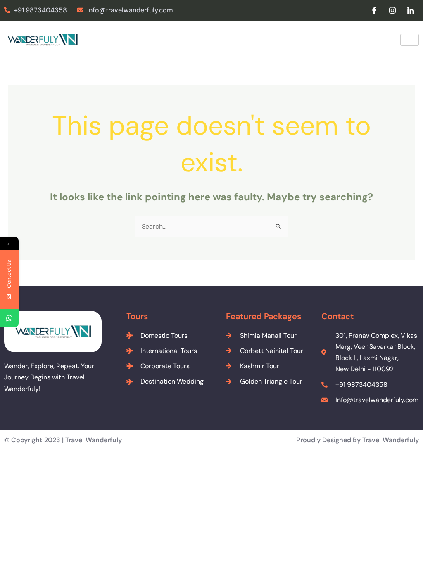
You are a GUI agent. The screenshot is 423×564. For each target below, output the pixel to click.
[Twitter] (392, 10)
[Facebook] (374, 10)
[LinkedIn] (410, 10)
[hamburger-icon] (409, 40)
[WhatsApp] (9, 318)
